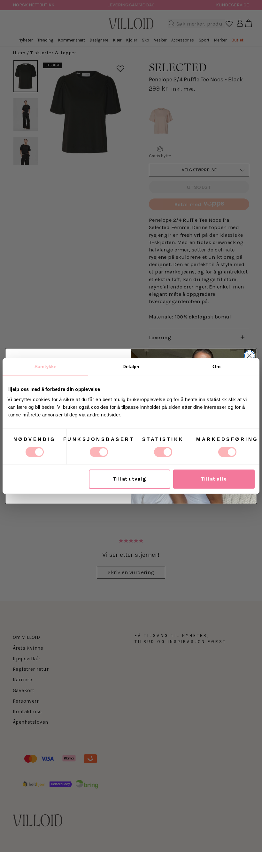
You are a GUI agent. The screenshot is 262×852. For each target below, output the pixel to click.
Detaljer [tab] (131, 366)
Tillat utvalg (129, 479)
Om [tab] (216, 366)
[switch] (99, 452)
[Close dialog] (249, 356)
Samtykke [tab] (46, 366)
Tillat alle (214, 479)
